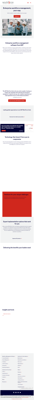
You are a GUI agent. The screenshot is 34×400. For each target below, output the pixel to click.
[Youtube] (20, 392)
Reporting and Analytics (5, 367)
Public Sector (20, 361)
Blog (3, 379)
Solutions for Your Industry (23, 356)
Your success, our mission (21, 376)
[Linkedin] (14, 392)
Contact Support (20, 384)
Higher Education (20, 363)
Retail (18, 367)
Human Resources (4, 373)
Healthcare (19, 365)
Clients (19, 374)
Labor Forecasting (5, 363)
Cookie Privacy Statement (25, 397)
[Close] (33, 397)
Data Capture (4, 365)
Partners (19, 372)
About (19, 369)
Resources (4, 381)
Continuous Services (21, 379)
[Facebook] (18, 392)
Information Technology (5, 375)
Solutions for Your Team (6, 369)
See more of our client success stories (17, 116)
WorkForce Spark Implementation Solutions (22, 382)
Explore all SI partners (16, 238)
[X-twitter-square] (16, 392)
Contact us (17, 16)
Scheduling (4, 361)
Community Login (21, 386)
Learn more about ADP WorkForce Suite (16, 100)
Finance (3, 371)
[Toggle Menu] (28, 3)
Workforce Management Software (8, 356)
